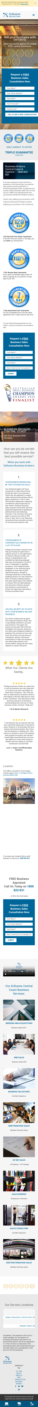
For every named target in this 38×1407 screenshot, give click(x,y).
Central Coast (27, 1317)
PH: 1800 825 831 (19, 1372)
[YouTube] (22, 1386)
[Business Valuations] (19, 1069)
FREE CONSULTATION (19, 1378)
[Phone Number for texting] (19, 1404)
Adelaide (23, 1326)
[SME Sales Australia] (19, 1035)
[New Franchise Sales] (19, 1103)
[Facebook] (16, 1386)
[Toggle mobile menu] (34, 15)
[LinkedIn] (19, 1389)
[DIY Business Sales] (19, 1137)
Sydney (8, 1317)
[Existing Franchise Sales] (19, 1240)
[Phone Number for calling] (31, 1404)
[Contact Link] (6, 1404)
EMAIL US (19, 1375)
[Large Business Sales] (19, 1000)
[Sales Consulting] (19, 1206)
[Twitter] (19, 1386)
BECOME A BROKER (19, 1383)
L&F (32, 1399)
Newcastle (16, 1317)
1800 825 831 (25, 858)
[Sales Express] (19, 1171)
